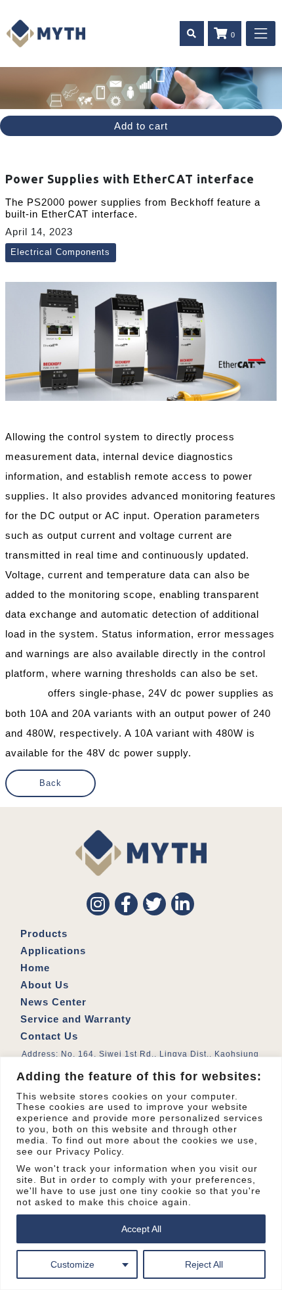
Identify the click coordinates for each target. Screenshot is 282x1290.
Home (35, 967)
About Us (44, 984)
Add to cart (141, 125)
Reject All (204, 1264)
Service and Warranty (75, 1019)
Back (50, 783)
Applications (53, 950)
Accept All (141, 1229)
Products (44, 933)
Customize (72, 1264)
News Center (53, 1001)
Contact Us (49, 1036)
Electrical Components (60, 252)
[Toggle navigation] (260, 33)
